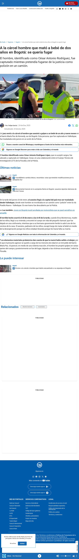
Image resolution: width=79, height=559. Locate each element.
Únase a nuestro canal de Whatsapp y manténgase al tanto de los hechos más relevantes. (39, 145)
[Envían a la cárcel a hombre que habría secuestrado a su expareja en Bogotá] (5, 268)
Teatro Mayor (13, 521)
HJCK (11, 513)
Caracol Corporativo (15, 526)
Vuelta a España (49, 8)
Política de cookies (54, 512)
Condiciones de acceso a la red (58, 503)
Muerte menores (27, 307)
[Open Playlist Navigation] (76, 556)
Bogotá (18, 42)
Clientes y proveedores (32, 516)
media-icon (39, 556)
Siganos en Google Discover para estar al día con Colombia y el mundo (32, 150)
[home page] (39, 3)
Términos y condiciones (55, 514)
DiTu (10, 516)
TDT (27, 508)
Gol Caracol (12, 508)
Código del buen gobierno (33, 510)
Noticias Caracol (14, 503)
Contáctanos (29, 513)
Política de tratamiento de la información (57, 509)
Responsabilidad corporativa (57, 505)
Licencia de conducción (36, 8)
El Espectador (13, 518)
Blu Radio (2, 42)
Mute (57, 556)
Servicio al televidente (32, 503)
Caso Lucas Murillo (21, 8)
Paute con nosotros (31, 518)
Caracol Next (13, 528)
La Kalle (11, 510)
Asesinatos (41, 307)
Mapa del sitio (30, 521)
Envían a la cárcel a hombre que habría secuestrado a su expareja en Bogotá (43, 268)
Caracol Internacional (15, 523)
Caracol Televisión (14, 505)
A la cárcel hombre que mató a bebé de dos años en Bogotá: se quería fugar (44, 42)
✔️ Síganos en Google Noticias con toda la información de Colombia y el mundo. (36, 234)
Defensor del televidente (33, 505)
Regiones (10, 42)
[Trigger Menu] (3, 3)
